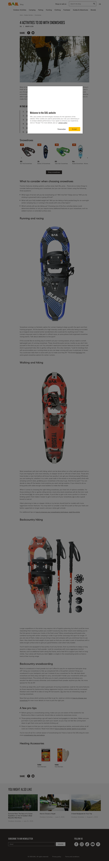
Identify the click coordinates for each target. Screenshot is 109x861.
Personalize (62, 129)
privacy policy (63, 123)
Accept (74, 129)
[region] (55, 110)
